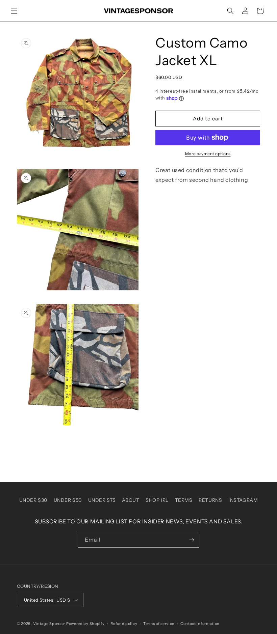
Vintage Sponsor (49, 623)
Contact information (200, 623)
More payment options (208, 153)
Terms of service (158, 623)
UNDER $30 (33, 500)
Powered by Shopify (85, 623)
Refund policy (123, 623)
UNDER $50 (68, 500)
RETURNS (210, 500)
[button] (14, 10)
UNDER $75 (102, 500)
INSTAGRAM (243, 500)
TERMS (184, 500)
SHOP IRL (157, 500)
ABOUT (131, 500)
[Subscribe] (191, 540)
